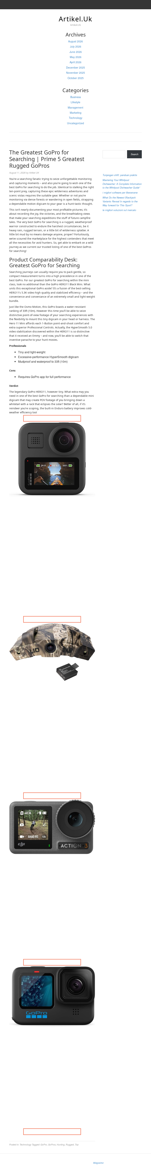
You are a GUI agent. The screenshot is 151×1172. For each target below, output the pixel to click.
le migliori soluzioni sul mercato (119, 210)
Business (75, 97)
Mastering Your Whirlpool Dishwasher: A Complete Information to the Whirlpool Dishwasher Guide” (122, 183)
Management (75, 107)
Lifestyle (75, 102)
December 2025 (75, 67)
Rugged (70, 1144)
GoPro (44, 1144)
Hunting (61, 1144)
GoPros (52, 1144)
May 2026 (75, 57)
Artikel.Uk (75, 18)
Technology (75, 118)
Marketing (75, 112)
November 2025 (75, 72)
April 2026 (75, 62)
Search (106, 147)
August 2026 (75, 41)
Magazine (98, 1162)
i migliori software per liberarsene (120, 192)
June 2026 (75, 52)
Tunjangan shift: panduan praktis (120, 175)
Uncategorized (75, 123)
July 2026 (75, 46)
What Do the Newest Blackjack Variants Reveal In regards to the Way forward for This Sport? (120, 201)
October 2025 (76, 78)
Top (77, 1144)
